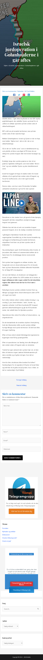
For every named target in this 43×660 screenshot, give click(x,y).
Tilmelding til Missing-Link (21, 590)
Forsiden (5, 528)
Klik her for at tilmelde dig (21, 511)
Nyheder (20, 91)
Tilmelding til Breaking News (22, 584)
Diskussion (6, 535)
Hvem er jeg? (6, 541)
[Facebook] (14, 95)
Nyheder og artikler (8, 531)
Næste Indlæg (21, 385)
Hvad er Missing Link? (9, 538)
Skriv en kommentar (9, 91)
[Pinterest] (24, 95)
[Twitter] (19, 95)
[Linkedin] (29, 95)
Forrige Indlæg (21, 380)
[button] (21, 203)
